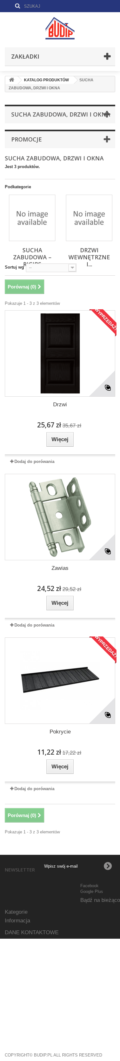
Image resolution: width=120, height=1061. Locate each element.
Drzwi (60, 404)
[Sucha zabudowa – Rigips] (32, 218)
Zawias (60, 568)
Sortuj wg (14, 267)
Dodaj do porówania (34, 461)
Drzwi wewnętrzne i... (89, 257)
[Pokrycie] (60, 681)
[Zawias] (60, 517)
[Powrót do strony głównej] (11, 80)
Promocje (26, 139)
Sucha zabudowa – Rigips (32, 257)
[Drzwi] (60, 353)
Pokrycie (60, 732)
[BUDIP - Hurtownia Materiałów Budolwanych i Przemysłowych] (60, 28)
